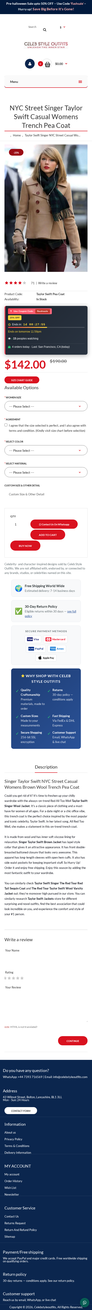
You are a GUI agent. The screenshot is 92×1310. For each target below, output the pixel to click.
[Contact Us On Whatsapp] (84, 1302)
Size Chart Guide (22, 380)
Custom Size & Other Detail (22, 485)
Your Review (13, 987)
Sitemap (9, 1236)
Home (17, 135)
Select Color (14, 441)
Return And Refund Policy (20, 1230)
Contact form (20, 1110)
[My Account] (30, 64)
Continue (73, 1040)
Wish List (10, 1188)
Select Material (16, 463)
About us (10, 1132)
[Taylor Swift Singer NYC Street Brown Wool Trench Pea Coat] (46, 208)
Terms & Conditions (16, 1146)
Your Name (12, 950)
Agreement (13, 419)
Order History (13, 1181)
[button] (54, 64)
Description (46, 766)
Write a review (47, 283)
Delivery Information (17, 1152)
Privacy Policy (13, 1139)
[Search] (45, 29)
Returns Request (15, 1223)
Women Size (13, 397)
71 (33, 283)
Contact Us (11, 1216)
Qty (13, 516)
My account (11, 1174)
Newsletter (11, 1194)
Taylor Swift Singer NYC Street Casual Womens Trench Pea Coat (53, 135)
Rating (9, 972)
